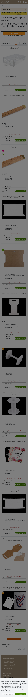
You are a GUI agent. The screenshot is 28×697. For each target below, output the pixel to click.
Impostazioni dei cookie (8, 694)
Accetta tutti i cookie (20, 694)
